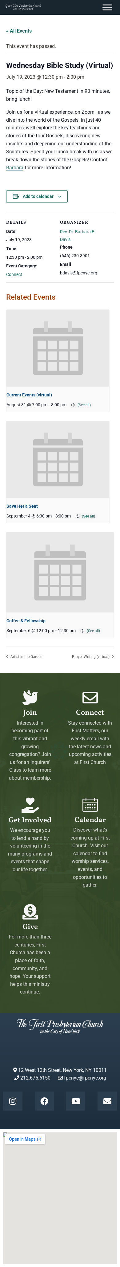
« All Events (19, 31)
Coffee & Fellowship (26, 620)
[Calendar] (90, 805)
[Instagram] (12, 1101)
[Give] (30, 911)
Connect (14, 274)
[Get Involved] (30, 805)
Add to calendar (38, 196)
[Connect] (90, 697)
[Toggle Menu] (107, 7)
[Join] (30, 697)
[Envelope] (107, 1101)
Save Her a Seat (22, 506)
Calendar (90, 820)
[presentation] (57, 348)
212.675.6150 (34, 1078)
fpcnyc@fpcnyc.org (85, 1078)
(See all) (84, 405)
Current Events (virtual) (29, 394)
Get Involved (30, 820)
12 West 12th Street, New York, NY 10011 (62, 1070)
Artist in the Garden (26, 657)
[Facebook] (44, 1101)
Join (30, 713)
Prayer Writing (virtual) (91, 657)
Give (30, 927)
